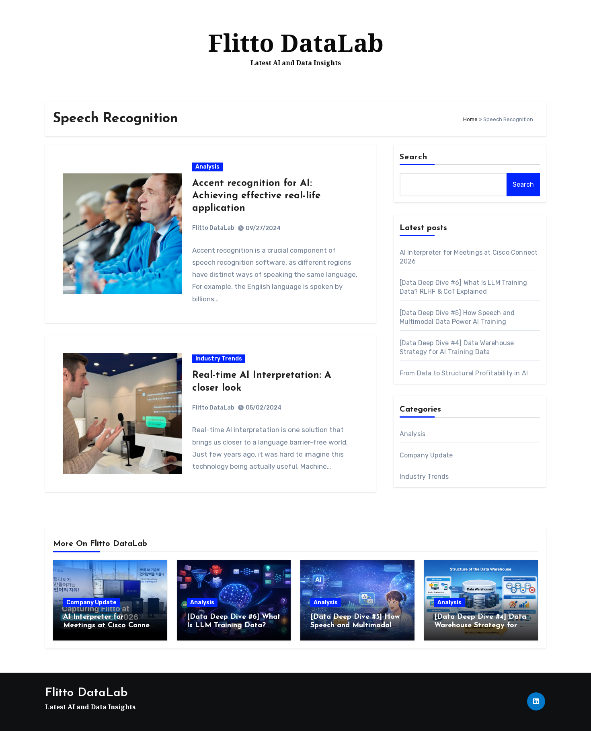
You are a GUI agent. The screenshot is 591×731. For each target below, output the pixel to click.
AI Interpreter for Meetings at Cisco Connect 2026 (109, 626)
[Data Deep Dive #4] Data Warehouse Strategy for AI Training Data (480, 626)
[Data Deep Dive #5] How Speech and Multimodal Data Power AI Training (355, 626)
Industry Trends (218, 358)
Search (414, 157)
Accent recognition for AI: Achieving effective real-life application (256, 196)
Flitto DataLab (296, 42)
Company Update (426, 455)
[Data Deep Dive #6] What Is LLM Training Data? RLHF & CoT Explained (234, 626)
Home (470, 119)
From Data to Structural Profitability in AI (464, 373)
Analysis (207, 166)
